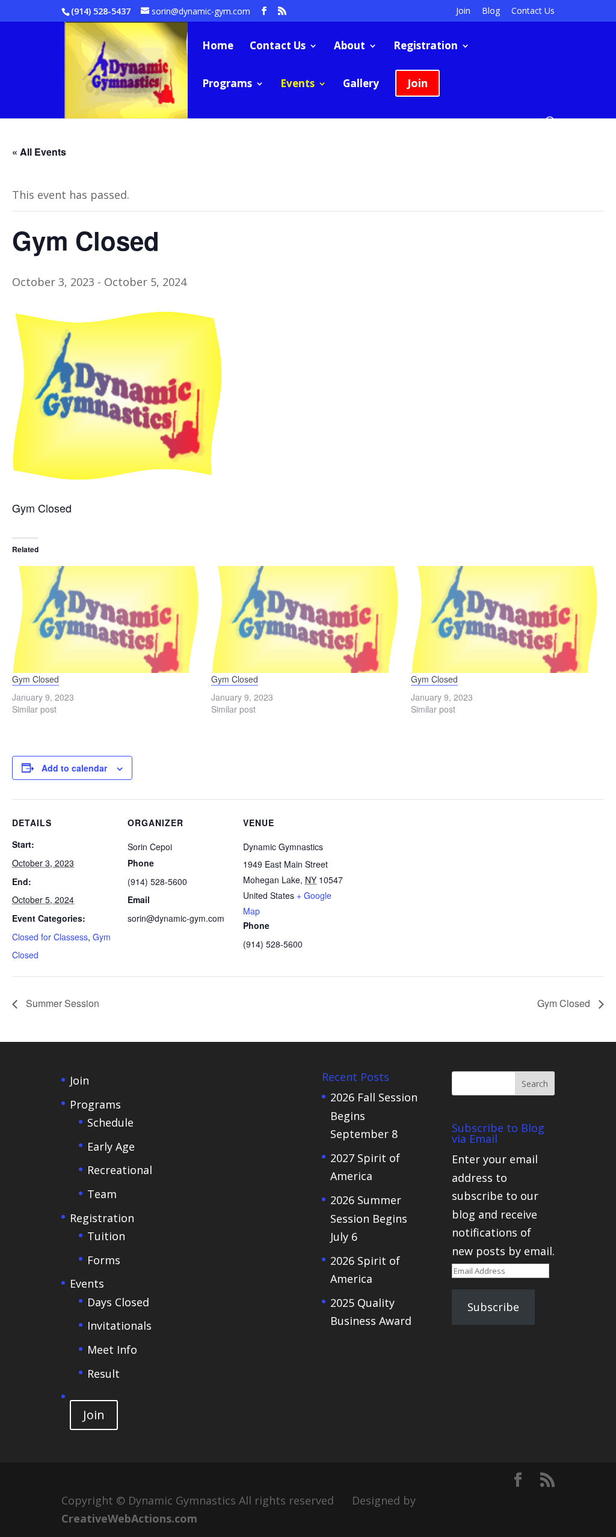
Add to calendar (74, 768)
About (349, 46)
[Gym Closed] (105, 619)
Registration (425, 46)
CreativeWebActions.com (129, 1518)
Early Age (111, 1146)
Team (102, 1194)
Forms (103, 1260)
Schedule (110, 1122)
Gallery (361, 84)
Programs (227, 84)
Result (103, 1373)
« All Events (39, 152)
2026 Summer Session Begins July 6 (368, 1218)
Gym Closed (35, 679)
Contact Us (533, 11)
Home (217, 46)
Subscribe (493, 1307)
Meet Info (112, 1349)
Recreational (119, 1170)
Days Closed (118, 1302)
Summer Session (61, 1003)
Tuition (106, 1236)
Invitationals (119, 1325)
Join (463, 11)
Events (297, 84)
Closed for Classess (50, 937)
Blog (491, 11)
